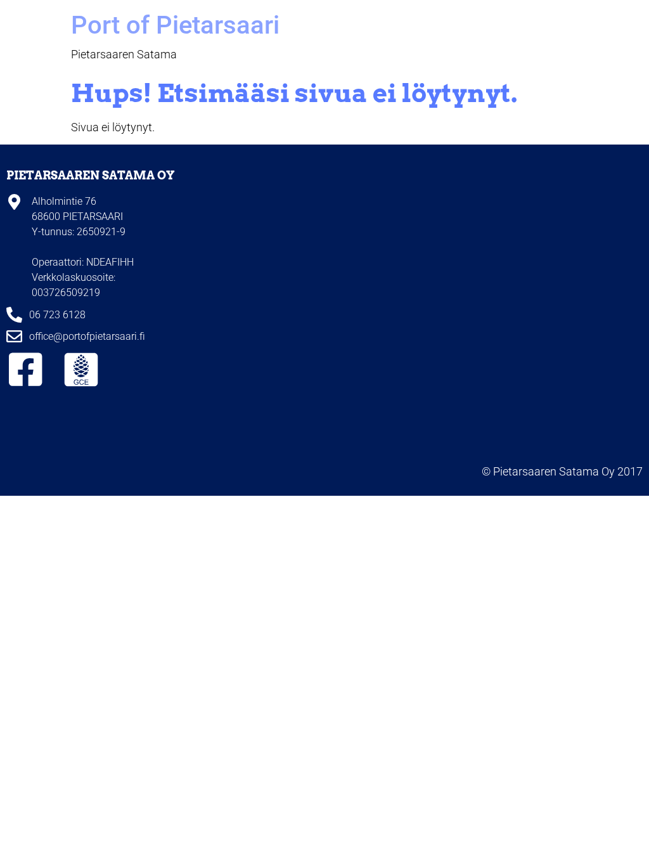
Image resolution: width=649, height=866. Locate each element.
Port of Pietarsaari (175, 25)
